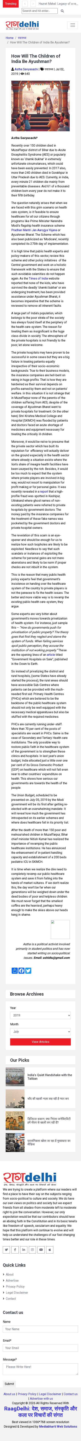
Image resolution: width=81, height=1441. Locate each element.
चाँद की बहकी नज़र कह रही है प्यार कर (48, 1098)
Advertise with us (41, 1398)
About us (9, 1394)
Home (10, 38)
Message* (10, 1359)
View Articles (40, 1042)
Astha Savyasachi (27, 69)
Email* (7, 1340)
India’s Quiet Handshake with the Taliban (50, 1076)
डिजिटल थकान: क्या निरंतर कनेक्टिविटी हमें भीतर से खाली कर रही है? (49, 1120)
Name (7, 1322)
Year (13, 1008)
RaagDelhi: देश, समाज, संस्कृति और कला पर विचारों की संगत (40, 1411)
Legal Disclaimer (17, 1292)
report (44, 491)
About (10, 1274)
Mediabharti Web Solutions (58, 1426)
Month (14, 1024)
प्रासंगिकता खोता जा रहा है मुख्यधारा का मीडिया (49, 1142)
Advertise (12, 1280)
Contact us (71, 1394)
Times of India (38, 278)
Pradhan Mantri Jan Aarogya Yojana (34, 230)
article (51, 655)
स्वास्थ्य (22, 38)
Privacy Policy (15, 1286)
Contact (11, 1298)
